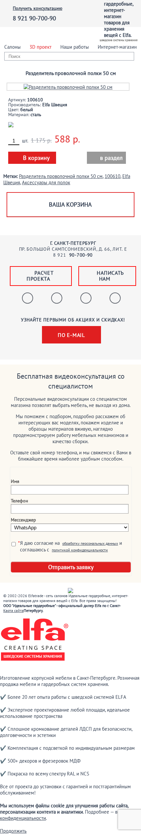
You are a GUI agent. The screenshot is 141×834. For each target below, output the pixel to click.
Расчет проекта (40, 275)
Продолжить (13, 831)
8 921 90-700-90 (34, 18)
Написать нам (110, 275)
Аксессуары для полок (46, 182)
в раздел (107, 158)
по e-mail (71, 335)
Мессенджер (23, 520)
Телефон (19, 501)
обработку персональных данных (90, 543)
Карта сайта (13, 610)
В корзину (36, 158)
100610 (112, 176)
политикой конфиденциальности (80, 549)
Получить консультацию (37, 8)
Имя (15, 481)
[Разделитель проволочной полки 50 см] (68, 86)
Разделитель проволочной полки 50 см (61, 176)
